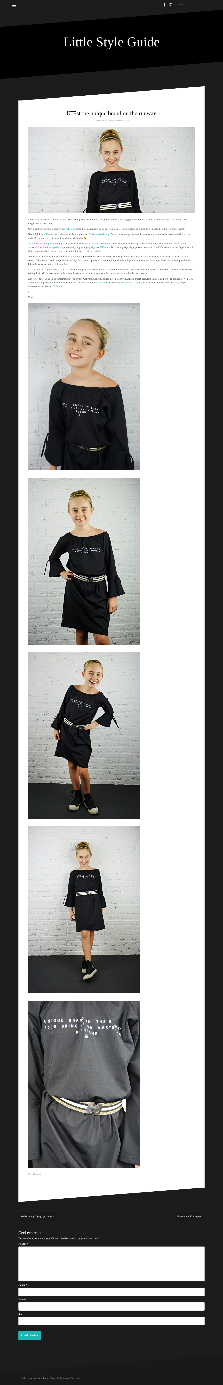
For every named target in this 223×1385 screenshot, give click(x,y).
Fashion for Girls (122, 121)
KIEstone (61, 219)
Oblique (61, 1378)
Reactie (23, 1243)
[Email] (159, 4)
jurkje (92, 247)
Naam (22, 1285)
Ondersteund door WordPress (34, 1378)
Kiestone (37, 1174)
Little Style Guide (112, 41)
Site (20, 1314)
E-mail (23, 1299)
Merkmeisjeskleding (99, 234)
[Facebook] (164, 5)
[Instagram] (170, 5)
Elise (111, 121)
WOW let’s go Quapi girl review (37, 1216)
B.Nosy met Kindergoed (189, 1216)
